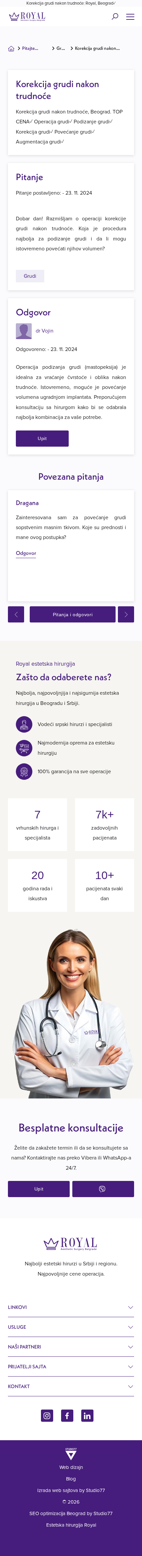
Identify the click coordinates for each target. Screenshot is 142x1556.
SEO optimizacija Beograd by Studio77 (71, 1513)
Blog (71, 1479)
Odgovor (26, 553)
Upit (42, 438)
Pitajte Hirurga (29, 49)
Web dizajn (71, 1467)
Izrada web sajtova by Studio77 (71, 1490)
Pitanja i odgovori (73, 614)
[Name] (130, 16)
